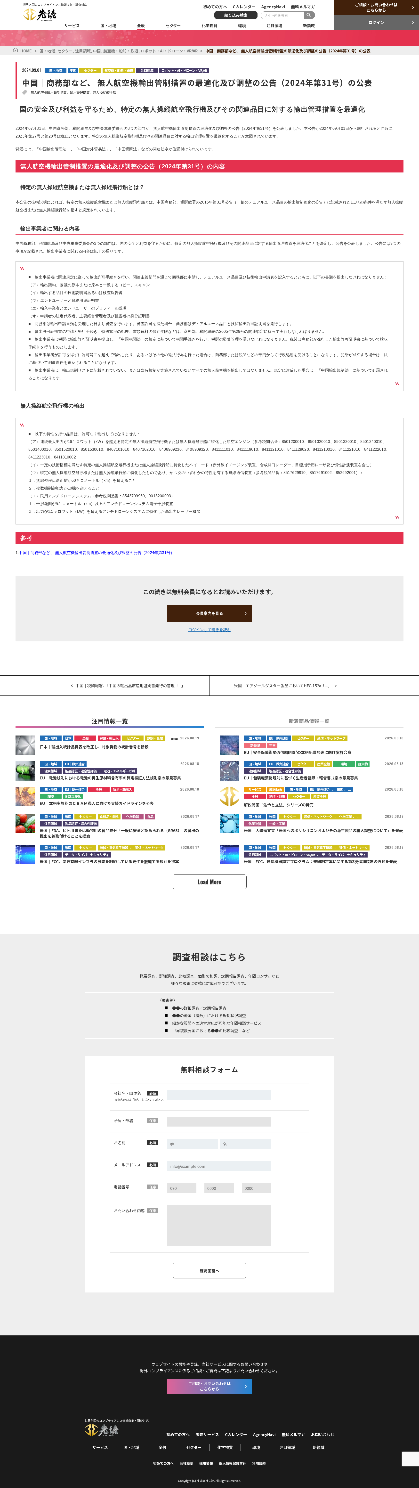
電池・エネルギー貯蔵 (119, 771)
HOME (26, 51)
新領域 (255, 745)
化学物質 (132, 816)
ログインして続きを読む (209, 629)
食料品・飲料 (109, 816)
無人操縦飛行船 (104, 92)
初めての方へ (215, 6)
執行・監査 (277, 796)
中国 (98, 51)
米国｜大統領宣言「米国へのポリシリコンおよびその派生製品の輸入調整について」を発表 (323, 830)
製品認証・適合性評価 (81, 771)
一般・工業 (277, 823)
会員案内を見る (209, 613)
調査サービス (207, 1434)
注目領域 (84, 51)
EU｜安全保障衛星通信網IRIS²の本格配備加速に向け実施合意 (297, 752)
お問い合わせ (322, 1434)
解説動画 (275, 789)
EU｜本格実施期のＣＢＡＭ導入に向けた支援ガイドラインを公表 (97, 803)
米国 (340, 789)
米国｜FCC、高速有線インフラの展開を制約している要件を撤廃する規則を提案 (109, 861)
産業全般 (323, 763)
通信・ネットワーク (331, 738)
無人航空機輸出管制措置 (49, 92)
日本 (68, 738)
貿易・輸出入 (109, 738)
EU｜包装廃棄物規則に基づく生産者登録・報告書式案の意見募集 (301, 778)
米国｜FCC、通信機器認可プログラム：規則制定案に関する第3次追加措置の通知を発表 (320, 861)
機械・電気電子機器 (114, 847)
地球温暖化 (73, 796)
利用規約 (259, 1463)
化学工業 (345, 816)
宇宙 (272, 745)
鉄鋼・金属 (155, 738)
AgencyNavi (273, 6)
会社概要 (186, 1463)
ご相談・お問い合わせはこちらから (376, 7)
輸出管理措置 (79, 92)
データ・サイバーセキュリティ (87, 854)
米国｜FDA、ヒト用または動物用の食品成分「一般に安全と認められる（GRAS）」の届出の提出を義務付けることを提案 (119, 833)
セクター (66, 51)
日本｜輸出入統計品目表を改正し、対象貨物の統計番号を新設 (94, 747)
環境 (344, 763)
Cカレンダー (244, 6)
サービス (255, 789)
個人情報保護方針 (232, 1463)
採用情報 (206, 1463)
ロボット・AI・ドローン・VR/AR (169, 51)
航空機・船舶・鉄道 (122, 51)
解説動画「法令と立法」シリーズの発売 (279, 805)
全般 (85, 738)
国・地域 (48, 51)
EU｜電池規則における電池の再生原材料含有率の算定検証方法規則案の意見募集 (110, 778)
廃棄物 (363, 763)
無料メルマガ (303, 6)
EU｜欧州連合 (279, 738)
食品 (150, 816)
